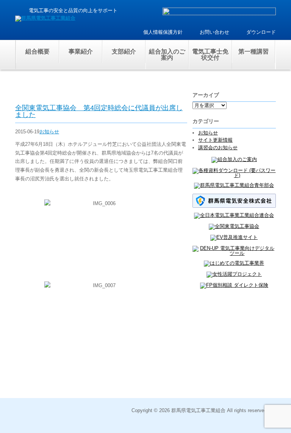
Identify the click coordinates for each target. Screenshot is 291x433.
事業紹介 (81, 51)
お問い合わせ (214, 32)
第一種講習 (253, 51)
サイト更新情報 (215, 140)
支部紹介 (124, 51)
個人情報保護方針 (163, 32)
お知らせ (49, 131)
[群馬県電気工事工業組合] (45, 18)
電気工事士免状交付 (210, 54)
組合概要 (37, 51)
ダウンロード (261, 32)
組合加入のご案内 (167, 54)
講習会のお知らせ (218, 147)
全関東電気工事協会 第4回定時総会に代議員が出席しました (99, 111)
